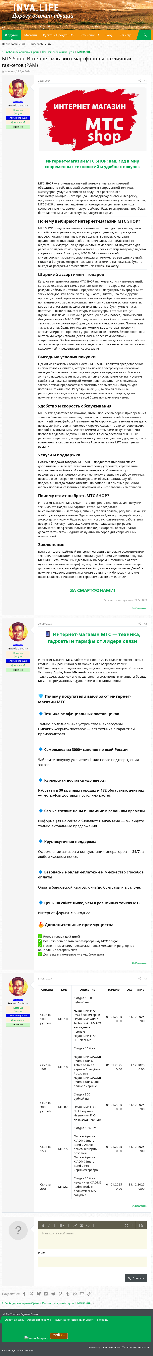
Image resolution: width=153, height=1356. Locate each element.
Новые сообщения (13, 44)
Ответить (141, 608)
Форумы (11, 35)
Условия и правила (39, 1319)
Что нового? (89, 35)
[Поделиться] (139, 81)
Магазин (30, 35)
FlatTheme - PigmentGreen (21, 1314)
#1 (145, 80)
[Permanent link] (40, 172)
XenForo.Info (26, 1350)
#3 (145, 978)
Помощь (102, 1319)
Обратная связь (14, 1319)
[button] (43, 1225)
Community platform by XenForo (119, 1347)
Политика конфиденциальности (74, 1319)
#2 (145, 623)
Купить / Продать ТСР (59, 35)
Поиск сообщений (39, 44)
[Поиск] (145, 35)
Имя (41, 1253)
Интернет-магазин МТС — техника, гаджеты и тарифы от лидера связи (94, 637)
